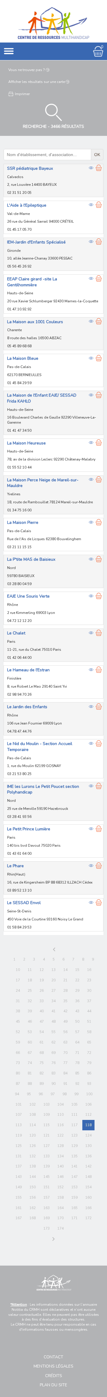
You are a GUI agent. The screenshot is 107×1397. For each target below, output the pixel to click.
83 (53, 1073)
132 (32, 1156)
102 (32, 1104)
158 (60, 1197)
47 (42, 1021)
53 (30, 1032)
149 (18, 1187)
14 (65, 969)
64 (77, 1042)
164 (60, 1208)
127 (46, 1145)
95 (29, 1094)
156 (32, 1197)
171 (74, 1218)
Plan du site (53, 1385)
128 (60, 1145)
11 (30, 969)
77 (65, 1062)
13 (53, 969)
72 (89, 1052)
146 (60, 1176)
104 (60, 1104)
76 (53, 1062)
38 (18, 1011)
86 (89, 1073)
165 (74, 1208)
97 (53, 1094)
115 (46, 1125)
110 (60, 1114)
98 (64, 1094)
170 (60, 1218)
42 (65, 1011)
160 (88, 1197)
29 (77, 990)
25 (30, 990)
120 (32, 1135)
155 (18, 1197)
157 (46, 1197)
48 (53, 1021)
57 (77, 1032)
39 (30, 1011)
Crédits (53, 1376)
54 (42, 1032)
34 (53, 1001)
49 (65, 1021)
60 (30, 1042)
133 (46, 1156)
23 (89, 980)
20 (53, 980)
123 (74, 1135)
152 (60, 1187)
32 (30, 1001)
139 (46, 1166)
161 (18, 1208)
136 (88, 1156)
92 (77, 1083)
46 (30, 1021)
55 (53, 1032)
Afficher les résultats (36, 81)
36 (77, 1001)
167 (18, 1218)
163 (46, 1208)
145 (46, 1176)
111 (74, 1114)
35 (65, 1001)
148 (88, 1176)
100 (89, 1094)
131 (18, 1156)
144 (32, 1176)
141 (74, 1166)
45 (18, 1021)
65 (89, 1042)
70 (65, 1052)
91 (65, 1083)
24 (18, 990)
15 (77, 969)
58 (89, 1032)
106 (88, 1104)
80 (18, 1073)
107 (18, 1114)
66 (18, 1052)
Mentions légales (53, 1366)
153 (74, 1187)
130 (88, 1145)
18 (30, 980)
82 (42, 1073)
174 (60, 1228)
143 (18, 1176)
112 (88, 1114)
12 (42, 969)
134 (60, 1156)
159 (74, 1197)
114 (32, 1125)
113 (18, 1125)
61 (42, 1042)
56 (65, 1032)
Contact (53, 1357)
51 (89, 1021)
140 (60, 1166)
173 (46, 1228)
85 (77, 1073)
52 (18, 1032)
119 (18, 1135)
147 (74, 1176)
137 (18, 1166)
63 (65, 1042)
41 (53, 1011)
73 (18, 1062)
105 (74, 1104)
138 (32, 1166)
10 (18, 969)
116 (60, 1125)
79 (89, 1062)
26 (42, 990)
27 (53, 990)
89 (42, 1083)
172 (88, 1218)
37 (89, 1001)
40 (42, 1011)
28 (65, 990)
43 (77, 1011)
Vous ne (26, 69)
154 (88, 1187)
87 (18, 1083)
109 (46, 1114)
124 (88, 1135)
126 (32, 1145)
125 (18, 1145)
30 (89, 990)
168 (32, 1218)
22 (77, 980)
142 (88, 1166)
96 (41, 1094)
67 (30, 1052)
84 (65, 1073)
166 (88, 1208)
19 (42, 980)
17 (18, 980)
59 (18, 1042)
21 (65, 980)
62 (53, 1042)
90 (53, 1083)
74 (30, 1062)
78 (77, 1062)
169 (46, 1218)
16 (89, 969)
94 (17, 1094)
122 (60, 1135)
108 (32, 1114)
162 (32, 1208)
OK (97, 154)
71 (77, 1052)
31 (18, 1001)
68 (42, 1052)
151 (46, 1187)
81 (30, 1073)
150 (32, 1187)
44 (89, 1011)
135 (74, 1156)
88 (30, 1083)
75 (42, 1062)
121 (46, 1135)
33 (42, 1001)
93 (89, 1083)
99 (76, 1094)
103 (46, 1104)
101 (18, 1104)
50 (77, 1021)
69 (53, 1052)
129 (74, 1145)
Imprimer (22, 94)
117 (74, 1125)
